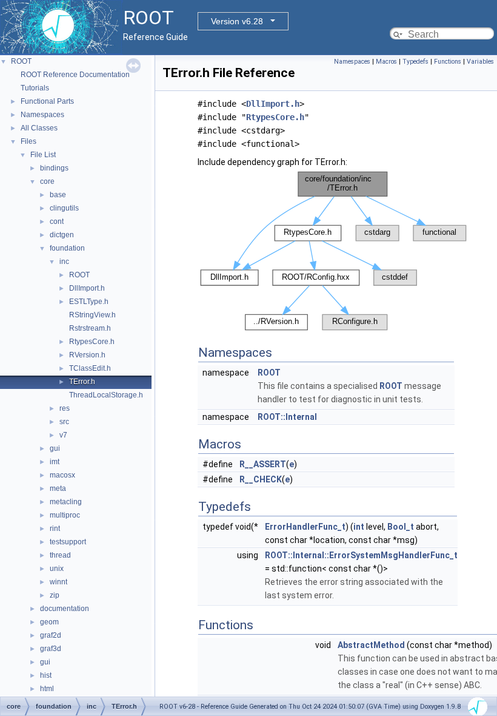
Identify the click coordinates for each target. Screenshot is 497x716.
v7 (63, 435)
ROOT (21, 61)
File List (43, 154)
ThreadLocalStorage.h (106, 395)
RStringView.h (92, 315)
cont (57, 221)
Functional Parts (47, 101)
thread (60, 555)
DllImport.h (87, 288)
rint (55, 528)
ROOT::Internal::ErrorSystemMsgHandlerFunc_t (361, 555)
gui (55, 448)
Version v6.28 (237, 21)
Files (28, 141)
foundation (67, 248)
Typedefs (415, 62)
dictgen (62, 235)
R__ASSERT (262, 464)
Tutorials (35, 88)
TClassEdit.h (90, 368)
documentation (64, 608)
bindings (54, 168)
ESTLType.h (88, 301)
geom (49, 622)
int (358, 527)
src (64, 421)
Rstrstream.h (90, 328)
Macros (386, 62)
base (58, 195)
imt (54, 462)
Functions (447, 62)
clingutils (64, 208)
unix (57, 568)
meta (58, 488)
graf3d (50, 648)
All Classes (39, 128)
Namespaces (42, 114)
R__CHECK (260, 479)
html (47, 688)
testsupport (68, 542)
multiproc (65, 515)
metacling (66, 502)
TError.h (82, 381)
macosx (62, 475)
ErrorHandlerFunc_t (305, 527)
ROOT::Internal (287, 417)
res (64, 408)
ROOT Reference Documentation (75, 74)
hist (46, 675)
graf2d (50, 635)
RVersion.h (87, 355)
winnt (58, 582)
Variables (480, 62)
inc (64, 261)
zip (54, 595)
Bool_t (400, 527)
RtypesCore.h (92, 341)
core (47, 181)
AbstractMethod (371, 645)
